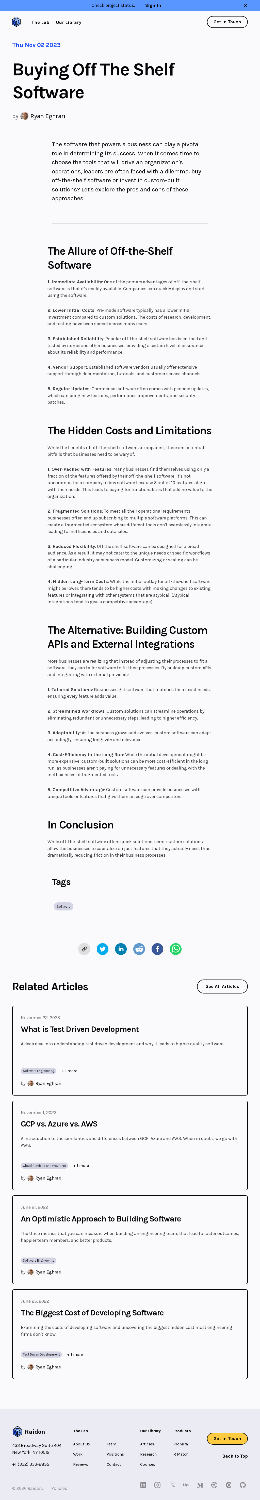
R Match (180, 1454)
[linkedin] (121, 949)
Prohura (180, 1444)
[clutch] (229, 1485)
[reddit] (139, 949)
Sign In (153, 5)
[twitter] (102, 949)
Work (78, 1454)
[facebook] (157, 949)
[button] (63, 906)
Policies (59, 1488)
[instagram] (158, 1485)
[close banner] (245, 5)
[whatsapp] (176, 949)
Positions (115, 1454)
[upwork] (187, 1485)
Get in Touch (227, 22)
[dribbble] (215, 1485)
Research (148, 1454)
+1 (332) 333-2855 (30, 1464)
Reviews (80, 1464)
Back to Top (235, 1456)
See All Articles (222, 986)
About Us (81, 1444)
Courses (147, 1464)
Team (111, 1444)
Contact (114, 1464)
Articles (147, 1444)
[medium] (201, 1485)
